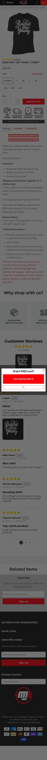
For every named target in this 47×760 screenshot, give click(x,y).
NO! (23, 387)
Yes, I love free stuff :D (23, 379)
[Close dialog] (43, 370)
